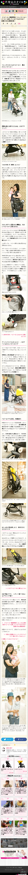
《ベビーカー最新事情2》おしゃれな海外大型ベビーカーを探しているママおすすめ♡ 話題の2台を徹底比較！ (14, 624)
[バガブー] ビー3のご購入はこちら (17, 588)
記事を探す (23, 871)
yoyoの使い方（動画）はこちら (11, 164)
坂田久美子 (9, 748)
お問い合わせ (15, 867)
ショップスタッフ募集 (18, 869)
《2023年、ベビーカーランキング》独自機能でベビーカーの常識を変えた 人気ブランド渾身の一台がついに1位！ (7, 811)
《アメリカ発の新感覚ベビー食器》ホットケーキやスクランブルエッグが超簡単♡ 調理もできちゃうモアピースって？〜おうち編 (21, 831)
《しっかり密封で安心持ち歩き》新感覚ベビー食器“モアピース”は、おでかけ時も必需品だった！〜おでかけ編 (7, 831)
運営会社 (20, 867)
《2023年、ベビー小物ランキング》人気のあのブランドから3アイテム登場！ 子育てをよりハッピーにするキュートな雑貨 (7, 791)
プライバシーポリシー (9, 869)
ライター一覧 (8, 867)
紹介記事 (11, 772)
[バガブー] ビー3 (18, 769)
